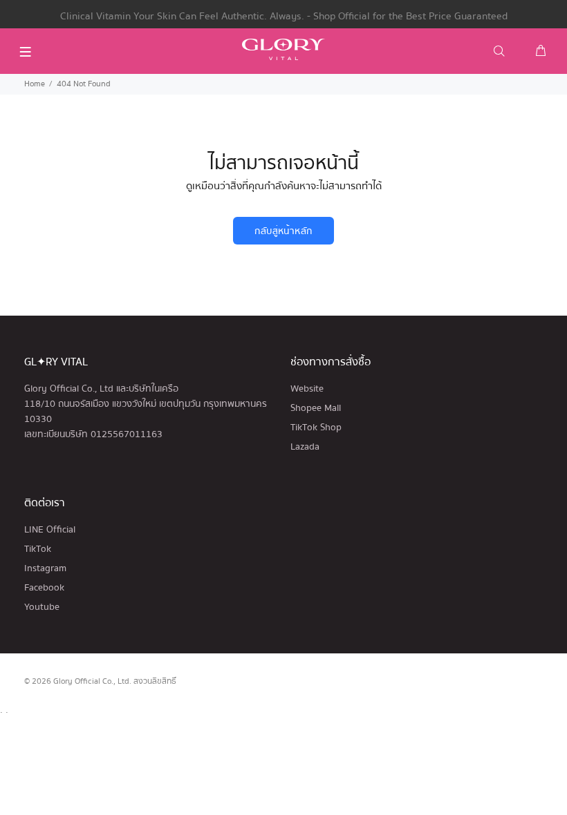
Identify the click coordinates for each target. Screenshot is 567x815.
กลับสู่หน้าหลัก (283, 231)
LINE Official (49, 529)
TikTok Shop (316, 427)
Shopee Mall (315, 408)
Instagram (45, 568)
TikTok (37, 549)
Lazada (304, 446)
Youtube (41, 607)
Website (307, 388)
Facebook (44, 587)
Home (34, 83)
